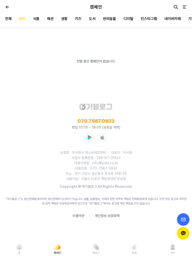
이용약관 (78, 216)
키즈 (78, 18)
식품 (36, 18)
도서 (92, 18)
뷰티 (22, 18)
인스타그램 (149, 18)
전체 (8, 18)
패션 (50, 18)
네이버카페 (172, 18)
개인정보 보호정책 (107, 216)
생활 (64, 18)
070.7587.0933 (96, 121)
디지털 (128, 18)
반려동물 (109, 18)
